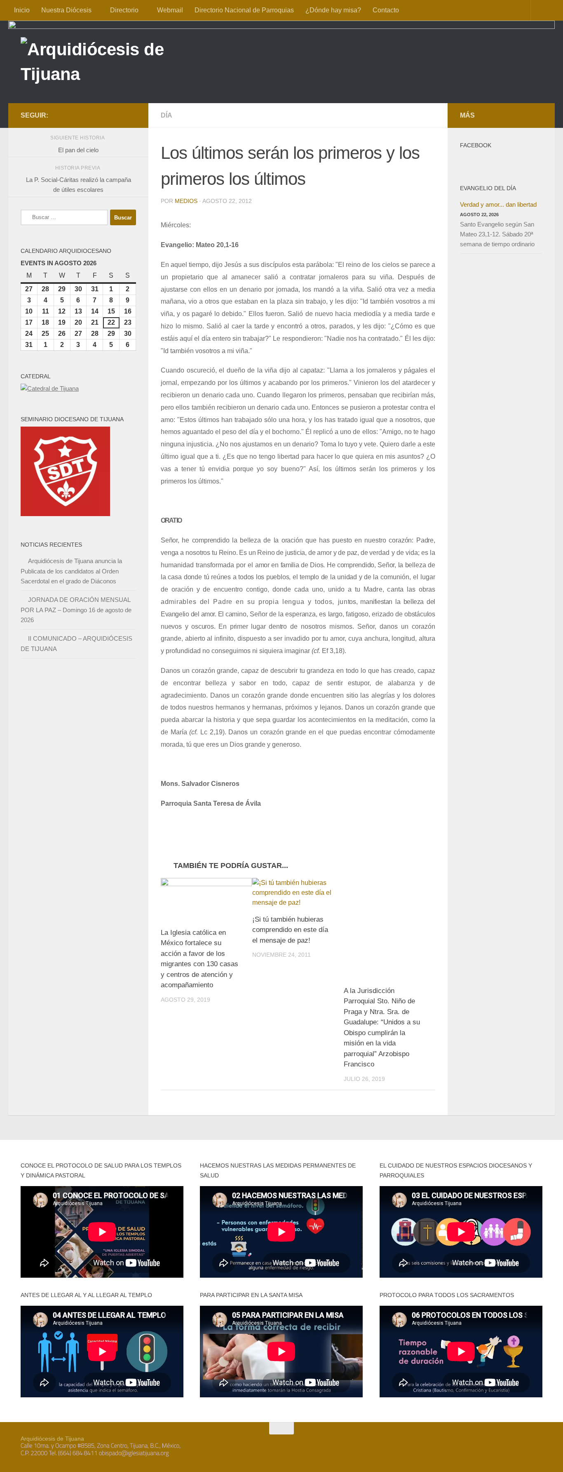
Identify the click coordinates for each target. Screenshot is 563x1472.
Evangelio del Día (488, 188)
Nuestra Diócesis (66, 10)
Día (166, 115)
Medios (186, 201)
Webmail (170, 10)
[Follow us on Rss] (131, 115)
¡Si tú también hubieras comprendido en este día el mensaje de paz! (290, 929)
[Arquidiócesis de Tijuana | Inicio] (110, 63)
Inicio (22, 10)
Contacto (386, 10)
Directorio (124, 10)
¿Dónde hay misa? (333, 10)
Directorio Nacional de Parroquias (244, 10)
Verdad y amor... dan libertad (498, 204)
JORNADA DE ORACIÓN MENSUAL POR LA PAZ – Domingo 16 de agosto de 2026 (76, 609)
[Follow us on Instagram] (105, 115)
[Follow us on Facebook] (91, 115)
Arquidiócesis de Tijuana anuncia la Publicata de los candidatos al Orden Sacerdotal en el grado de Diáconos (71, 571)
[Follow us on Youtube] (118, 115)
